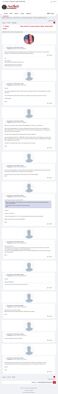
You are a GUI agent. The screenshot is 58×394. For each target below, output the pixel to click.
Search (16, 13)
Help (11, 13)
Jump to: (33, 382)
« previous (50, 20)
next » (54, 20)
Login (22, 13)
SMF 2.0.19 (23, 388)
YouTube (51, 13)
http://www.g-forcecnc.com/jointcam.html (13, 65)
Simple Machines (34, 388)
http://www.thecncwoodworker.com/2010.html (13, 62)
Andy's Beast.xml (10, 284)
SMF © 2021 (28, 388)
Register (28, 13)
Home (5, 13)
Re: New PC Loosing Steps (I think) (15, 47)
